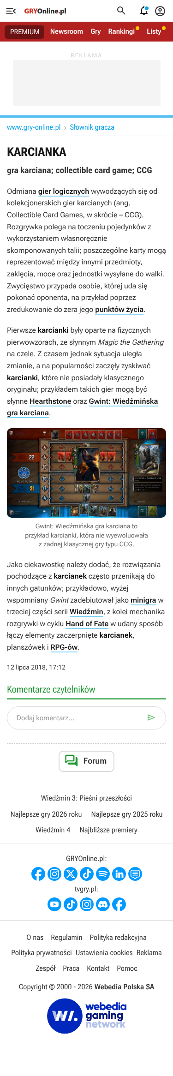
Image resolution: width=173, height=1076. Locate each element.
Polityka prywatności (41, 952)
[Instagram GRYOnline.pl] (54, 874)
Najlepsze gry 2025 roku (127, 814)
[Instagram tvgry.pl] (87, 904)
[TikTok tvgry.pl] (71, 904)
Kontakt (98, 968)
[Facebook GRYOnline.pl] (38, 874)
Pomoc (127, 968)
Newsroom (66, 31)
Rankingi (121, 31)
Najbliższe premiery (108, 829)
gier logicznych (63, 191)
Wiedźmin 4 (53, 829)
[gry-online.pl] (45, 11)
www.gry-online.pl (33, 127)
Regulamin (66, 937)
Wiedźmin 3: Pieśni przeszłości (86, 798)
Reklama (149, 952)
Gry (95, 31)
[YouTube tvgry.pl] (54, 904)
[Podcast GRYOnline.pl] (103, 874)
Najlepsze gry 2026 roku (46, 814)
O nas (34, 937)
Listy (154, 31)
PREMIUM (25, 32)
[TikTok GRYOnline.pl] (87, 874)
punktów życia (119, 309)
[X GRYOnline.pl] (71, 874)
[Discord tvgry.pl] (103, 904)
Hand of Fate (87, 623)
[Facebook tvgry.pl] (119, 904)
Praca (71, 968)
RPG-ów (64, 647)
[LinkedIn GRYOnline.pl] (119, 874)
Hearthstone (51, 401)
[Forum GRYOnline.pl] (135, 874)
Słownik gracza (92, 127)
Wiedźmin (86, 611)
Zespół (45, 968)
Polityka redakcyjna (118, 937)
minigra (143, 600)
